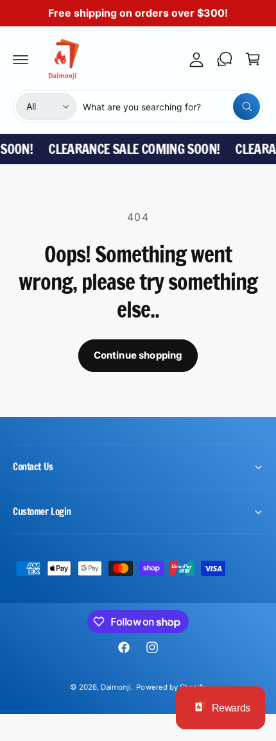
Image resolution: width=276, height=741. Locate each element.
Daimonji (116, 687)
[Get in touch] (225, 59)
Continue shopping (138, 355)
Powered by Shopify (170, 687)
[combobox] (171, 106)
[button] (20, 59)
